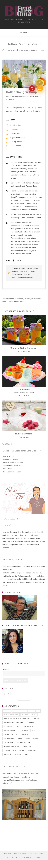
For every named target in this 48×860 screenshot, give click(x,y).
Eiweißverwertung (11, 715)
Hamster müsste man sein (12, 462)
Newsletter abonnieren (15, 681)
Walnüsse (18, 754)
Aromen (6, 711)
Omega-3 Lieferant (32, 738)
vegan (21, 301)
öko (26, 754)
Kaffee (18, 726)
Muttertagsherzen (24, 434)
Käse (33, 730)
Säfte (42, 50)
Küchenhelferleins (11, 734)
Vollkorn (7, 754)
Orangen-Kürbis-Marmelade (24, 348)
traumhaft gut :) (10, 750)
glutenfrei (19, 299)
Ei (38, 711)
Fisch (34, 715)
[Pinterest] (8, 693)
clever (31, 711)
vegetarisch (31, 750)
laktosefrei (36, 299)
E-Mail (6, 670)
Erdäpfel (25, 715)
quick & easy (8, 742)
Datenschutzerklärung (23, 853)
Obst (20, 738)
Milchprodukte (9, 738)
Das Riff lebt (7, 469)
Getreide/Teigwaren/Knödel (14, 722)
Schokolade (27, 746)
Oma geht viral (8, 456)
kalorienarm (28, 726)
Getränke (24, 50)
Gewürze (31, 722)
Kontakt (7, 853)
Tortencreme (24, 391)
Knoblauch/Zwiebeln (11, 730)
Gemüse (36, 719)
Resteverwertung (23, 742)
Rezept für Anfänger (10, 301)
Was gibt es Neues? (10, 459)
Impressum (39, 853)
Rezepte (34, 50)
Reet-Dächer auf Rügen (11, 472)
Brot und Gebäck (19, 711)
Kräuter (27, 299)
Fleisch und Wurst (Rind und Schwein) (17, 719)
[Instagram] (4, 693)
